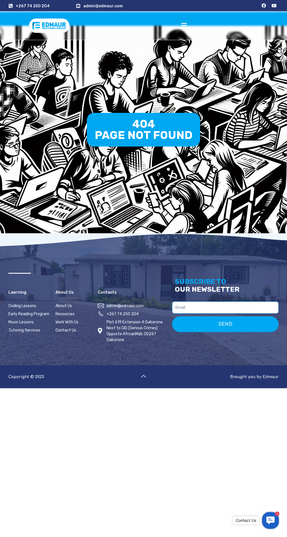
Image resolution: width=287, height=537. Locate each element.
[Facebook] (263, 5)
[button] (184, 25)
